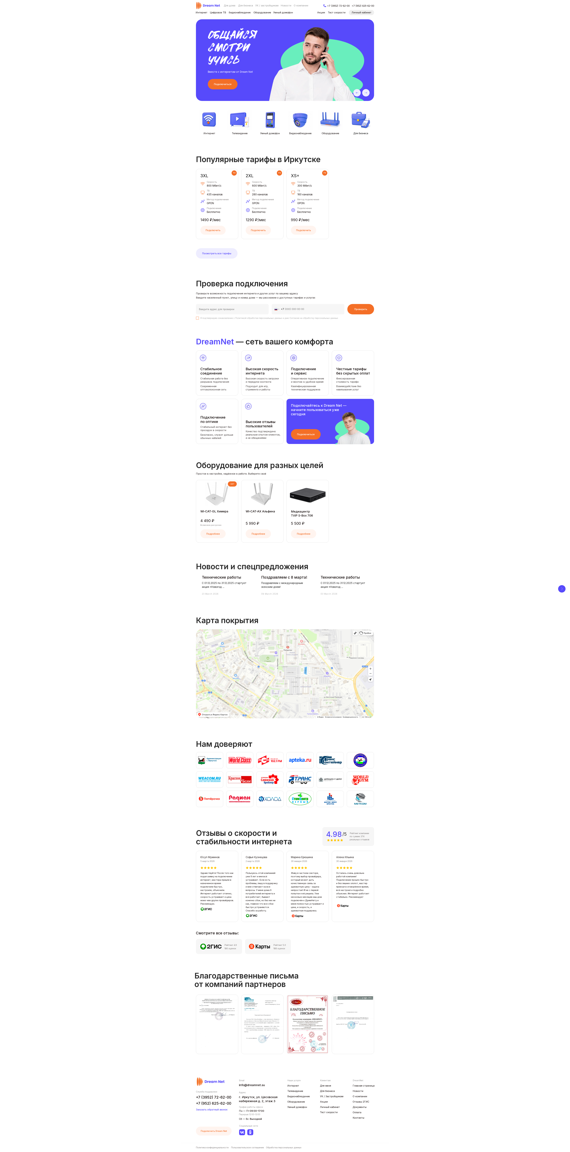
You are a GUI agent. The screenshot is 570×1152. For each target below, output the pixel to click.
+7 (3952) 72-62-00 (213, 1097)
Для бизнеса (360, 133)
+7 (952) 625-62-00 (213, 1103)
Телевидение (240, 133)
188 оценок (279, 948)
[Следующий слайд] (562, 589)
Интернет (209, 133)
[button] (223, 84)
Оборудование (330, 133)
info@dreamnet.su (252, 1085)
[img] (208, 5)
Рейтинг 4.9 (230, 945)
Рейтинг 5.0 (279, 945)
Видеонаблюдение (300, 133)
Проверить (360, 309)
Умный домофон (270, 133)
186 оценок (230, 948)
